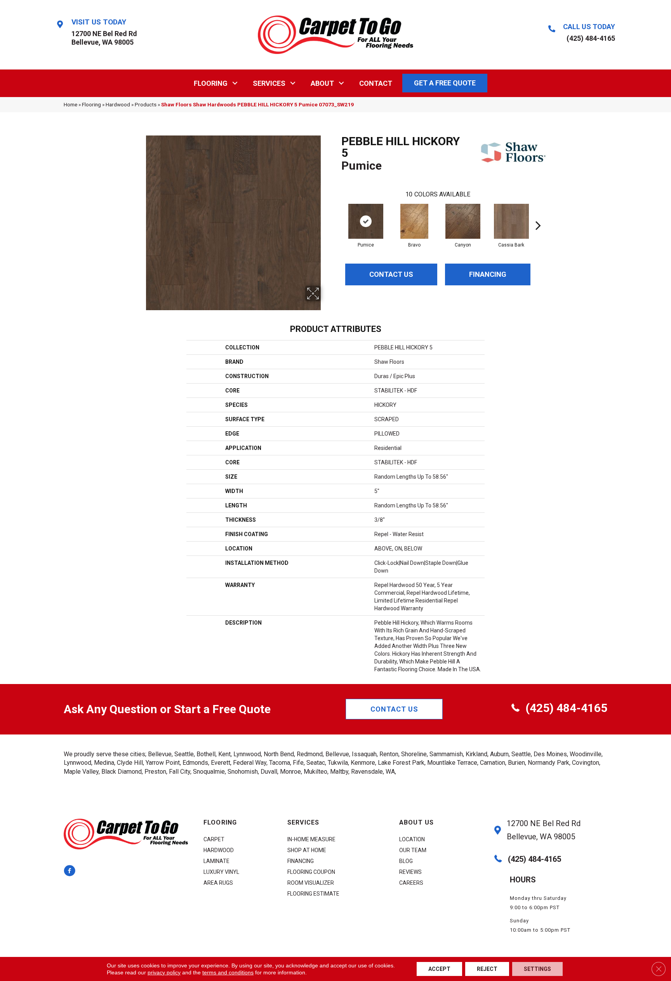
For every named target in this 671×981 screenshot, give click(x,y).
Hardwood (118, 104)
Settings (537, 969)
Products (145, 104)
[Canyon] (462, 221)
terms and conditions (228, 972)
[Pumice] (365, 221)
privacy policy (164, 972)
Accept (439, 969)
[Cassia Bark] (511, 221)
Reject (487, 969)
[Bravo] (414, 221)
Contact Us (391, 274)
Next (538, 213)
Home (70, 104)
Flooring (211, 83)
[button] (235, 83)
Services (269, 83)
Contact (375, 83)
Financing (487, 274)
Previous (337, 213)
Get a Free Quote (445, 83)
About (322, 83)
